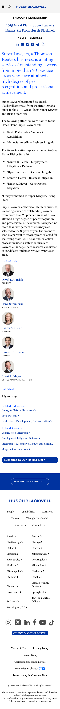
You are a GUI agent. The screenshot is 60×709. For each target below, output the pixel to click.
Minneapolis (14, 571)
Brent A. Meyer (11, 376)
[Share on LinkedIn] (17, 44)
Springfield (38, 592)
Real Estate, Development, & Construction (26, 421)
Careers (15, 518)
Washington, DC (16, 607)
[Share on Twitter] (32, 44)
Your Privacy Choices (27, 668)
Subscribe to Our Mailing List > (25, 459)
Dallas (11, 548)
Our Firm (20, 525)
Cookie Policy (30, 655)
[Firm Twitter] (19, 624)
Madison (12, 565)
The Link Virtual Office (41, 599)
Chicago (36, 542)
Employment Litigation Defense (20, 438)
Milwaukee (38, 565)
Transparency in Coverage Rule (30, 675)
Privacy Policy (41, 648)
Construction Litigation (15, 433)
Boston (36, 536)
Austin (11, 536)
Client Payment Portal (30, 633)
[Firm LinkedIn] (28, 624)
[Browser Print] (38, 44)
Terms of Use (18, 648)
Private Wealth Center (40, 584)
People (11, 511)
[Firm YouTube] (44, 624)
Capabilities (28, 511)
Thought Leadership (30, 17)
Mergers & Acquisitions (15, 449)
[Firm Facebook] (36, 624)
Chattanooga (14, 542)
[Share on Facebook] (27, 44)
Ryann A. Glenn (12, 328)
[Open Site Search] (9, 6)
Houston (12, 553)
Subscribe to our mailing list (29, 481)
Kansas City (14, 559)
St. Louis (12, 601)
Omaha (36, 577)
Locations (47, 511)
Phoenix (11, 586)
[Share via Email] (22, 44)
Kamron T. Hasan (13, 352)
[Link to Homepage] (31, 7)
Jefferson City (40, 553)
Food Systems (10, 416)
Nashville (37, 571)
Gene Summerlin (13, 303)
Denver (36, 548)
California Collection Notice (30, 661)
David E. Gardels (12, 279)
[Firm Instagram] (10, 624)
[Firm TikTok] (52, 624)
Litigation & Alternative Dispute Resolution (27, 444)
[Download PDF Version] (43, 44)
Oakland (12, 577)
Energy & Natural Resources (18, 410)
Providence (13, 592)
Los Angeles (39, 559)
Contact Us (38, 525)
